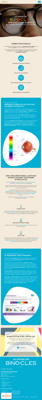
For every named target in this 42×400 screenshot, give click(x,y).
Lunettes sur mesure (16, 390)
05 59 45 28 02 (5, 375)
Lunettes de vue (5, 390)
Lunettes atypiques (16, 394)
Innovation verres (5, 383)
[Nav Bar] (39, 2)
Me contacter (22, 347)
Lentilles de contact (16, 393)
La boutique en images (6, 385)
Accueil (3, 380)
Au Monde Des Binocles (6, 382)
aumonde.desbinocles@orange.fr (8, 376)
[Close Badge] (11, 393)
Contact (3, 386)
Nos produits (4, 384)
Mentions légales (24, 396)
